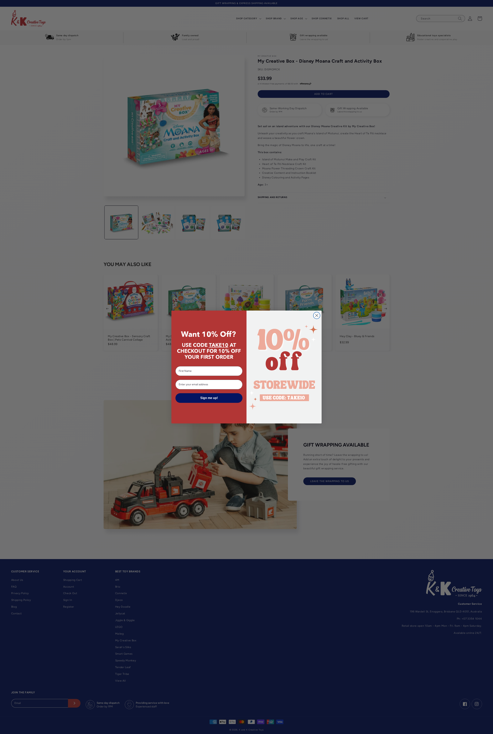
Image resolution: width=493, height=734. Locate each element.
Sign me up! (209, 398)
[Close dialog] (316, 315)
